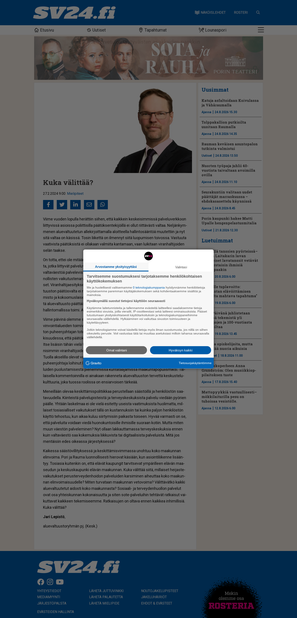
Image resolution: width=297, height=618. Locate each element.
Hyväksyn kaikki (180, 350)
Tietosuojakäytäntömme (195, 363)
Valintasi (181, 267)
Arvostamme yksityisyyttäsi (116, 267)
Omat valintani (116, 350)
